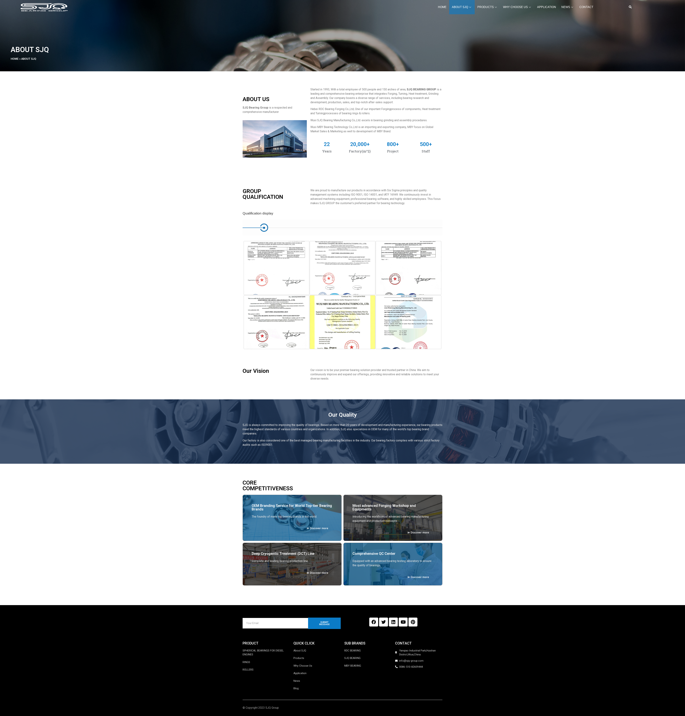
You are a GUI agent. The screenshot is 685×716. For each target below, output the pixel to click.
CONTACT (586, 7)
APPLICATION (546, 7)
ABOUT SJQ (460, 7)
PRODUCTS (485, 7)
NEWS (565, 7)
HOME (442, 7)
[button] (630, 7)
